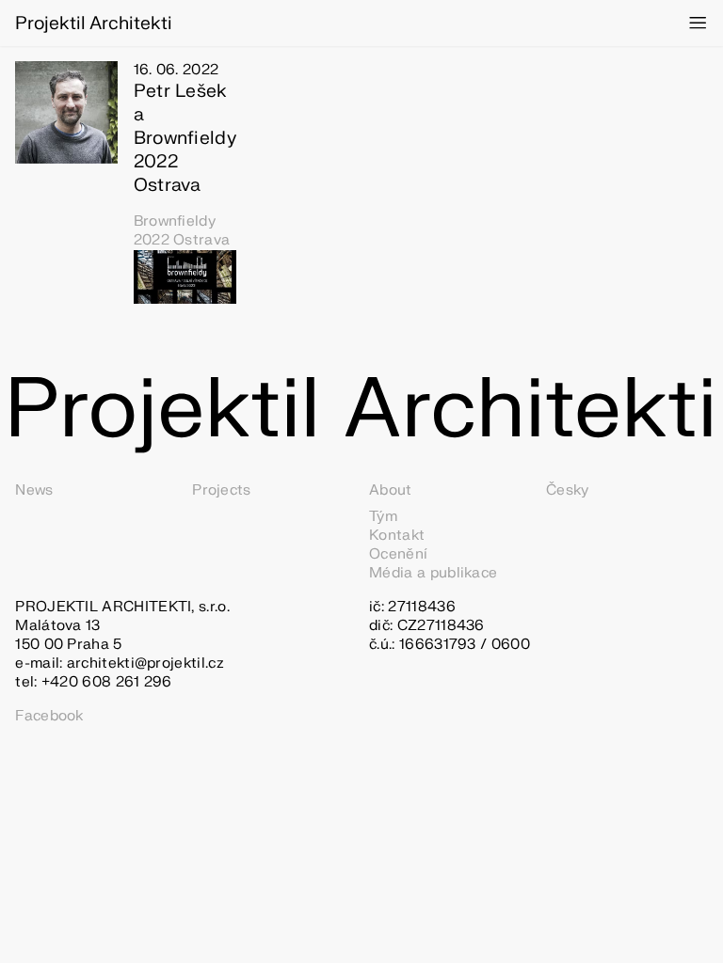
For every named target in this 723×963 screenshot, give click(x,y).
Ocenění (398, 554)
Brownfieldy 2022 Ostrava (182, 230)
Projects (221, 490)
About (390, 490)
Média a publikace (433, 573)
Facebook (49, 716)
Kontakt (397, 536)
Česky (567, 490)
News (34, 490)
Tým (383, 517)
